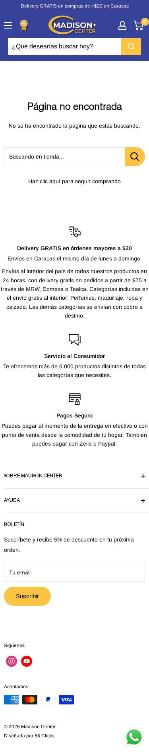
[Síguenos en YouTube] (26, 661)
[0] (138, 25)
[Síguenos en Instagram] (11, 661)
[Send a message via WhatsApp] (134, 737)
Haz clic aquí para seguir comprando (74, 181)
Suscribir (27, 596)
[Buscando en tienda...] (135, 156)
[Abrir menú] (8, 25)
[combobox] (74, 46)
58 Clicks (44, 736)
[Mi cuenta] (122, 25)
